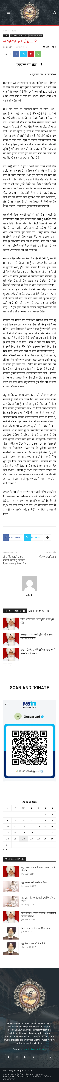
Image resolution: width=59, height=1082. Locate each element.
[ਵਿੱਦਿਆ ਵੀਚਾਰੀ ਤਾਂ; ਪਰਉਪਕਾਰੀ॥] (11, 933)
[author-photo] (29, 590)
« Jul (5, 849)
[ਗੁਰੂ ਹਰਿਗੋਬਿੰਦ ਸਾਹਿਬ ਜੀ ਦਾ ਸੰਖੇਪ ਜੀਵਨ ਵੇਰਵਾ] (11, 901)
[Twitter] (23, 54)
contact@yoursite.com (35, 1049)
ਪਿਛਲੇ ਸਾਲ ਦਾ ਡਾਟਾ (35, 36)
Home (6, 30)
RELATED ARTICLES (15, 611)
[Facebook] (16, 54)
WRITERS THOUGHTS (19, 36)
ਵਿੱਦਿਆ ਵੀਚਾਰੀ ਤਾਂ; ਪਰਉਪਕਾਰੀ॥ (35, 928)
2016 (14, 30)
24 (7, 838)
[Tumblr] (42, 1057)
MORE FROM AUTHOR (39, 611)
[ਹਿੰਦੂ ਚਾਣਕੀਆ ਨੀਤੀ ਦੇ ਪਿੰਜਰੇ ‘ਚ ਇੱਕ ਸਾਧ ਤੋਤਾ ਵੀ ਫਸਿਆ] (11, 917)
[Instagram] (17, 1057)
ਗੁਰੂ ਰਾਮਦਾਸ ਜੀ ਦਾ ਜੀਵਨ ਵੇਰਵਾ (34, 882)
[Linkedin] (25, 1057)
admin (9, 47)
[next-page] (10, 665)
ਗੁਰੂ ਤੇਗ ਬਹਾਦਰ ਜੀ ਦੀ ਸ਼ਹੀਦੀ (33, 943)
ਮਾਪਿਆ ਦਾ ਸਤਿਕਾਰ (47, 556)
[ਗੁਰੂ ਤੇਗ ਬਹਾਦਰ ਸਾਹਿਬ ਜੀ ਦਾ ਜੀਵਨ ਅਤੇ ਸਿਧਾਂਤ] (11, 871)
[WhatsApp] (38, 54)
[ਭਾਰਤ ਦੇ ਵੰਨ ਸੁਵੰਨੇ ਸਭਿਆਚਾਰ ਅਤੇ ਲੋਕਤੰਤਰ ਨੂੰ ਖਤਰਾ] (11, 654)
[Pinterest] (31, 54)
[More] (47, 537)
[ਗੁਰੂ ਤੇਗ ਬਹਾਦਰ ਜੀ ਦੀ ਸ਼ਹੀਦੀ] (11, 948)
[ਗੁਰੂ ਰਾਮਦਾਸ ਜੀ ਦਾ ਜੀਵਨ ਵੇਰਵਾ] (11, 886)
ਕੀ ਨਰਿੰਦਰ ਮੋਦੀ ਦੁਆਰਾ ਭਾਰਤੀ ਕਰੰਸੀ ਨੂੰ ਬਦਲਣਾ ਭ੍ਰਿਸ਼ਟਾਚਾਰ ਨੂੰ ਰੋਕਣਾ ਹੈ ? (14, 560)
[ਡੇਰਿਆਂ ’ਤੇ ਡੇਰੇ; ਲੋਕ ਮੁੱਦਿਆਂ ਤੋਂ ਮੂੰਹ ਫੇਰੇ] (11, 624)
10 (7, 826)
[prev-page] (5, 665)
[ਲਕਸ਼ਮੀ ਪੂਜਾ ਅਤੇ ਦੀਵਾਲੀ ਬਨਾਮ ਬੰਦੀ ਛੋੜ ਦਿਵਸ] (11, 639)
